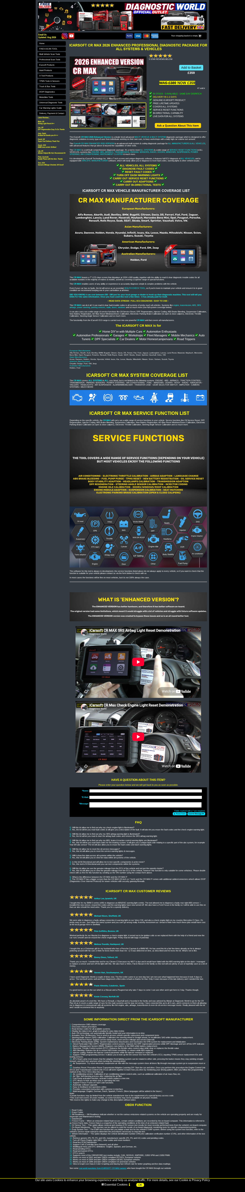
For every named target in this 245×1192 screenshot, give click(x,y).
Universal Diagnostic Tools (50, 102)
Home (41, 43)
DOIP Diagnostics (47, 92)
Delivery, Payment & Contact (51, 113)
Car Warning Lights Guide (50, 108)
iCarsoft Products (47, 65)
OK (140, 1184)
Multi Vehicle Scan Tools (49, 54)
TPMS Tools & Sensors (49, 81)
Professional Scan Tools (49, 59)
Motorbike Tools (46, 97)
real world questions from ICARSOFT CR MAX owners (102, 1168)
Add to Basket (191, 67)
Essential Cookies (116, 1184)
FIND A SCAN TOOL (48, 49)
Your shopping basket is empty (184, 36)
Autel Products (45, 70)
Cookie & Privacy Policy (194, 1180)
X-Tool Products (46, 76)
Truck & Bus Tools (47, 86)
